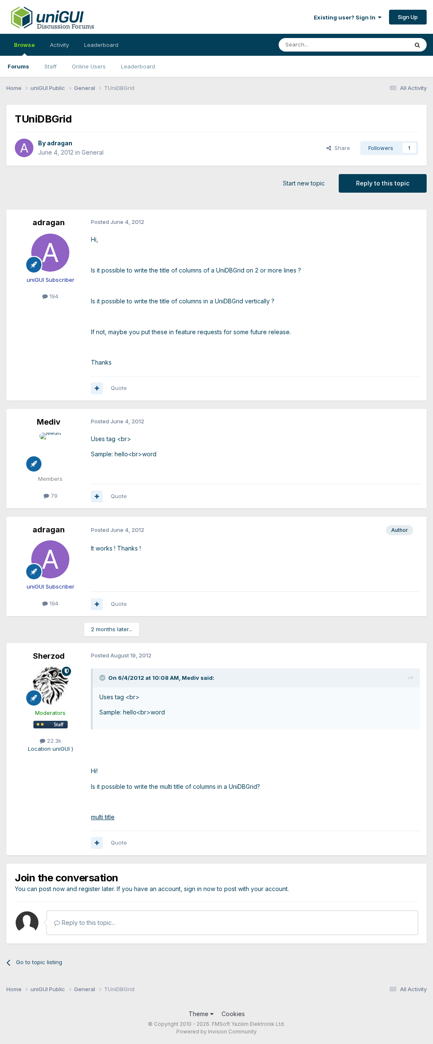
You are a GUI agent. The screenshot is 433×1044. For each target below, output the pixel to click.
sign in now (199, 888)
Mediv (48, 421)
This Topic (383, 44)
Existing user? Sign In (346, 17)
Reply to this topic (382, 183)
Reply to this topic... (87, 922)
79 (53, 495)
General (93, 152)
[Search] (417, 45)
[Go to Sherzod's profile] (50, 686)
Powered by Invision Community (216, 1031)
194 (53, 296)
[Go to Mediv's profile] (50, 452)
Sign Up (408, 17)
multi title (103, 816)
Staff (50, 66)
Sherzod (49, 655)
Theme (199, 1013)
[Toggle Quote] (103, 677)
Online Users (89, 66)
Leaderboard (138, 66)
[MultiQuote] (97, 388)
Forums (18, 66)
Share (340, 147)
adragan (59, 143)
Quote (119, 387)
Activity (59, 44)
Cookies (233, 1013)
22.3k (53, 740)
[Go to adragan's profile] (24, 148)
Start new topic (304, 183)
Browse (24, 44)
